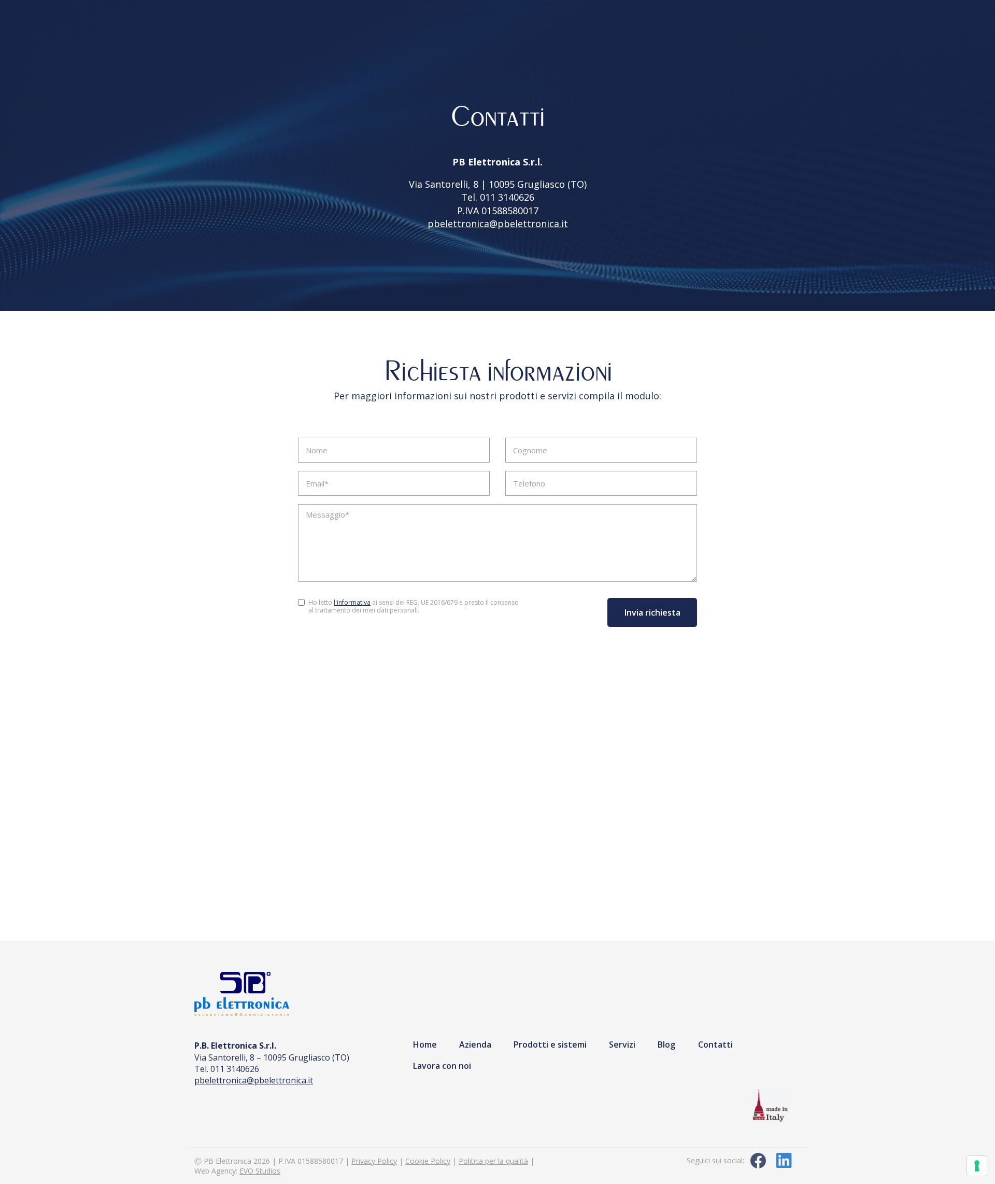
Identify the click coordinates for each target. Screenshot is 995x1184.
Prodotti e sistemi (550, 1044)
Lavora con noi (442, 1065)
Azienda (475, 1044)
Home (425, 1044)
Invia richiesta (652, 612)
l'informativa (352, 602)
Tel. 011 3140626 (497, 197)
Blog (666, 1044)
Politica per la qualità (493, 1161)
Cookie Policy (427, 1161)
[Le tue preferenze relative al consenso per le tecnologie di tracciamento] (977, 1166)
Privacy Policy (374, 1161)
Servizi (622, 1044)
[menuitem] (425, 1044)
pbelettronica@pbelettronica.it (498, 223)
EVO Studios (259, 1171)
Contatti (715, 1044)
